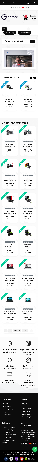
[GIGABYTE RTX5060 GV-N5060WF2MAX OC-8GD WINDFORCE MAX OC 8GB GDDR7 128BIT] (28, 165)
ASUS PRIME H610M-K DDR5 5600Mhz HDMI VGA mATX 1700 (10, 148)
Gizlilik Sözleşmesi (9, 435)
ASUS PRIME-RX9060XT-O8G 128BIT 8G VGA (10, 214)
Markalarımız (7, 415)
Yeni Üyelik (26, 33)
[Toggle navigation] (4, 29)
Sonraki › (17, 330)
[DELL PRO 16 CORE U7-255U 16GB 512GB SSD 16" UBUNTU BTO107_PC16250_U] (28, 266)
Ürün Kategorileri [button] (14, 41)
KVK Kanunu (7, 437)
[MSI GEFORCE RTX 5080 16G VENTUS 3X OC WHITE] (10, 87)
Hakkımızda (7, 407)
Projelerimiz (7, 412)
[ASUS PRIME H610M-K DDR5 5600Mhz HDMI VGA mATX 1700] (10, 132)
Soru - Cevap (27, 409)
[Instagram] (16, 459)
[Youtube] (21, 459)
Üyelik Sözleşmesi (9, 427)
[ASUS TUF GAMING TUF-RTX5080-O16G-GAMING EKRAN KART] (10, 232)
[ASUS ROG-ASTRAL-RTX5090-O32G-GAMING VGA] (28, 232)
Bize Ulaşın (7, 404)
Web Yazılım (24, 455)
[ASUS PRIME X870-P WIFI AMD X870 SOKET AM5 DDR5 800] (28, 132)
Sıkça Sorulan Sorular (26, 405)
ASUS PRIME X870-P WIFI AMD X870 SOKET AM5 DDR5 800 (28, 148)
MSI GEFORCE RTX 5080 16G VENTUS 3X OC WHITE (10, 103)
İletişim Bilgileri (27, 417)
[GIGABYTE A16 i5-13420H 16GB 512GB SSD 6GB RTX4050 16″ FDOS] (28, 299)
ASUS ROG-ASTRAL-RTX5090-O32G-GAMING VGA (28, 248)
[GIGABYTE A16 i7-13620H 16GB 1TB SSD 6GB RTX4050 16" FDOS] (10, 299)
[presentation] (31, 78)
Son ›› (25, 330)
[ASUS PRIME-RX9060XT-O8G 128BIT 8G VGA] (10, 199)
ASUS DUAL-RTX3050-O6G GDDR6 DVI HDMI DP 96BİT (28, 215)
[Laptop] (19, 64)
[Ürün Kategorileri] (32, 41)
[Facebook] (6, 459)
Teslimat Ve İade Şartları (8, 441)
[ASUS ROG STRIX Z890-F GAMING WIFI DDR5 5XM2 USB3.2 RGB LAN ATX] (10, 165)
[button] (27, 8)
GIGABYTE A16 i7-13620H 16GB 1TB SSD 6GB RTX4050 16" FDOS (10, 315)
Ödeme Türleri (27, 411)
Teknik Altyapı (8, 409)
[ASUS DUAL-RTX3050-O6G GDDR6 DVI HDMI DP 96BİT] (28, 199)
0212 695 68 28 (15, 8)
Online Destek (27, 414)
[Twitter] (11, 459)
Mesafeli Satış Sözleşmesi (7, 431)
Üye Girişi (10, 33)
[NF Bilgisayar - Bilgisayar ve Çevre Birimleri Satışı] (9, 16)
